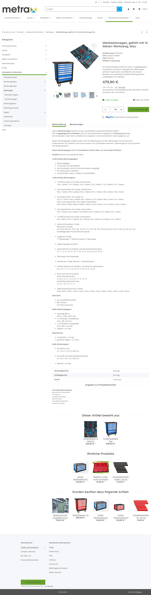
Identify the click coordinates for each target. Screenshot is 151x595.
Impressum (53, 564)
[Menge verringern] (105, 109)
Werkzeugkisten (10, 103)
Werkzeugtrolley (10, 86)
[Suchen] (119, 9)
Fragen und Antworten (30, 547)
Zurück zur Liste (9, 32)
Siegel (51, 547)
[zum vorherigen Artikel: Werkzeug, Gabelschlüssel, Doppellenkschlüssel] (141, 32)
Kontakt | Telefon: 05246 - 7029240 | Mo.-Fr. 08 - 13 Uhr (125, 2)
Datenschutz (54, 551)
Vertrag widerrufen (33, 582)
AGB (50, 555)
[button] (128, 9)
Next (97, 96)
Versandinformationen (30, 560)
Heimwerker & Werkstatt (12, 72)
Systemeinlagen (11, 99)
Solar (4, 130)
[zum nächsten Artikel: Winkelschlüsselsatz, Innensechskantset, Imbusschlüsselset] (146, 32)
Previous (54, 96)
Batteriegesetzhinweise (58, 568)
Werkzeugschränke (11, 108)
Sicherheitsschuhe (9, 46)
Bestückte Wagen (11, 95)
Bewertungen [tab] (76, 124)
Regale (6, 112)
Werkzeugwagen (10, 81)
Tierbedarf (6, 55)
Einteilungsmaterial (11, 121)
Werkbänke (8, 116)
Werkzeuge (115, 60)
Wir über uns (26, 556)
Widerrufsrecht (55, 572)
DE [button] (96, 2)
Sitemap (52, 560)
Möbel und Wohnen (10, 59)
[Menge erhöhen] (121, 109)
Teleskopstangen (10, 77)
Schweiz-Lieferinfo (28, 551)
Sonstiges (7, 125)
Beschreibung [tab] (59, 124)
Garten (4, 50)
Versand (122, 87)
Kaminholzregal (8, 63)
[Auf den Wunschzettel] (93, 45)
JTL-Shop (139, 592)
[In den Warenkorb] (54, 40)
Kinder (4, 68)
